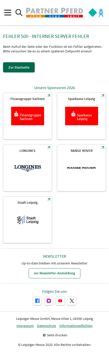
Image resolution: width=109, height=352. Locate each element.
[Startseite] (54, 12)
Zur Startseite (18, 67)
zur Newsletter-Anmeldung (54, 273)
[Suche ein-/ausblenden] (18, 12)
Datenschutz (46, 326)
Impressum (25, 326)
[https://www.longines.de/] (27, 168)
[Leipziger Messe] (96, 12)
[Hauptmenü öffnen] (7, 12)
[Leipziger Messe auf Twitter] (71, 300)
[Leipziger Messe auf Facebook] (37, 300)
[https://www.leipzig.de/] (27, 220)
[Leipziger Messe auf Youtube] (60, 300)
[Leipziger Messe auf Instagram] (48, 300)
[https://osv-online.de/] (27, 116)
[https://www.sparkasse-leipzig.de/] (81, 116)
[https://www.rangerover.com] (81, 168)
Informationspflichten (76, 326)
